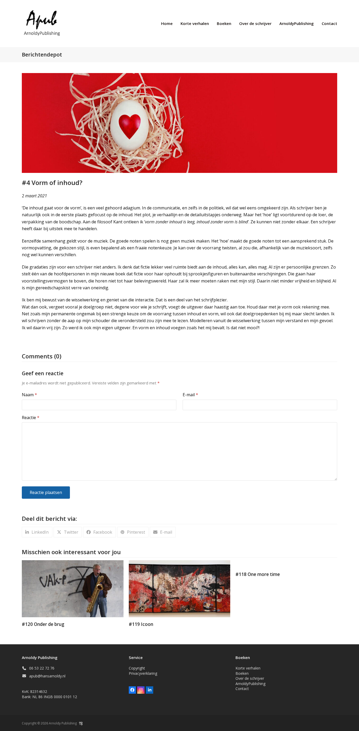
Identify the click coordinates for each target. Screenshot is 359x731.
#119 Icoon (141, 624)
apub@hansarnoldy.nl (47, 675)
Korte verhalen (247, 668)
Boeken (242, 673)
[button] (37, 532)
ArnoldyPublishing (250, 683)
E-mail (190, 395)
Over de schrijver (249, 678)
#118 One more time (257, 574)
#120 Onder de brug (43, 624)
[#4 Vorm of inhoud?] (179, 122)
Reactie (30, 417)
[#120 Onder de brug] (73, 588)
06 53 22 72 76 (41, 668)
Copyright (137, 668)
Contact (242, 688)
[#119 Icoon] (179, 588)
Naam (29, 395)
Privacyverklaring (143, 673)
